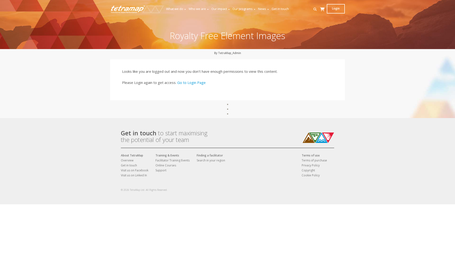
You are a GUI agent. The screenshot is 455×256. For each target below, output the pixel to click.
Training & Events (167, 155)
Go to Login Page (191, 82)
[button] (315, 9)
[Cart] (322, 13)
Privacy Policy (311, 165)
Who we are (197, 9)
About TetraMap (132, 155)
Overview (127, 160)
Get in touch (280, 9)
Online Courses (165, 165)
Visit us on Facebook (134, 170)
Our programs (242, 9)
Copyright (308, 170)
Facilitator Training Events (172, 160)
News (262, 9)
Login (336, 8)
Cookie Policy (311, 175)
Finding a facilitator (210, 155)
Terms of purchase (314, 160)
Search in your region (211, 160)
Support (160, 170)
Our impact (219, 9)
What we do (174, 9)
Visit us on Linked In (134, 175)
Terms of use (311, 155)
